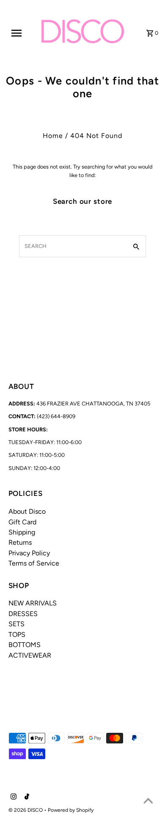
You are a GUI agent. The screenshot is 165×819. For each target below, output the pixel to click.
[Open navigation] (20, 33)
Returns (20, 542)
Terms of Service (33, 563)
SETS (16, 624)
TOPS (16, 634)
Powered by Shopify (71, 810)
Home (53, 136)
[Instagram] (12, 797)
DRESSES (23, 614)
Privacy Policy (29, 553)
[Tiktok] (25, 797)
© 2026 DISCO (26, 810)
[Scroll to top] (148, 802)
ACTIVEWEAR (29, 655)
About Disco (27, 511)
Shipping (21, 532)
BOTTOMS (24, 645)
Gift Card (22, 522)
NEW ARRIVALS (32, 603)
